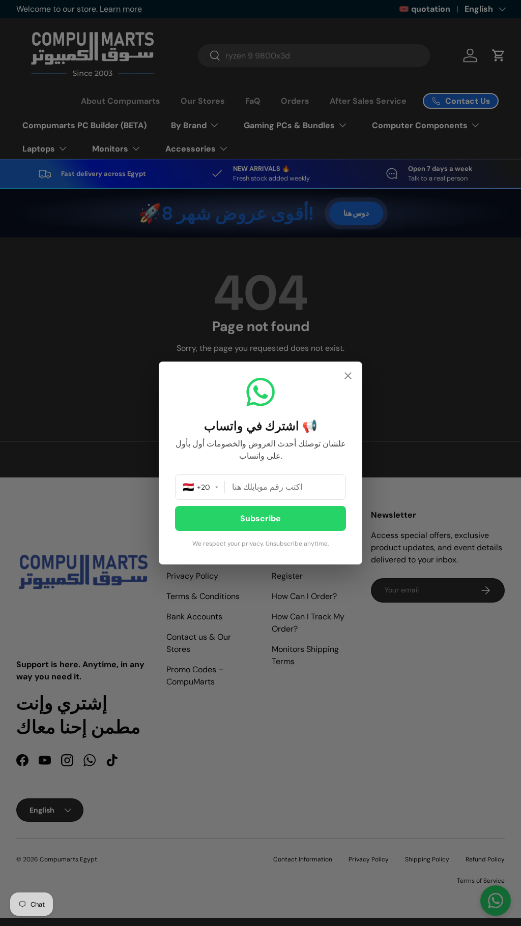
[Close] (348, 377)
